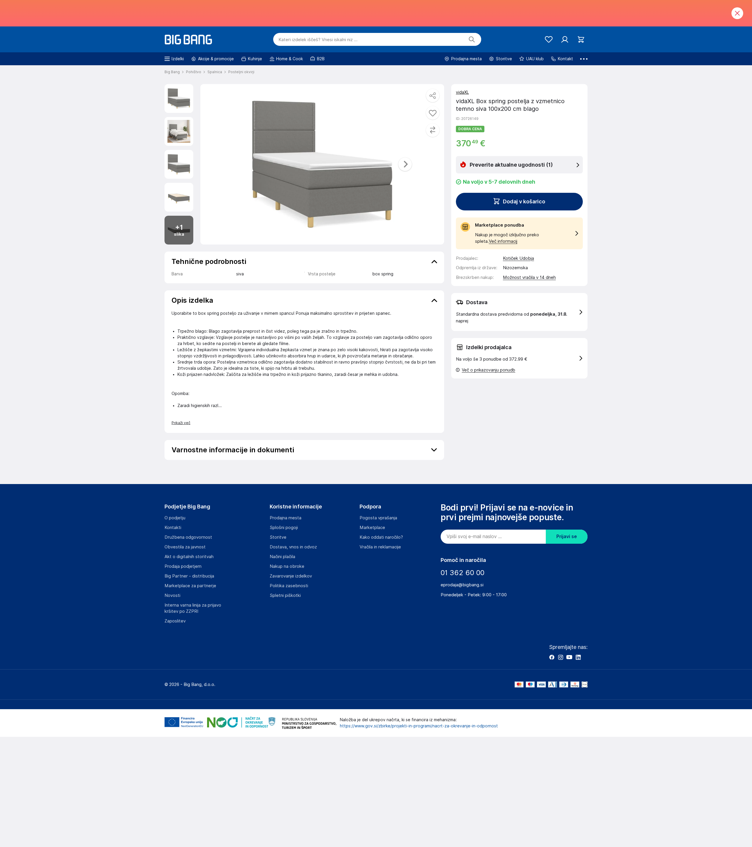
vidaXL (462, 92)
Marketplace (372, 527)
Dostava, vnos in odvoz (293, 547)
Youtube (569, 657)
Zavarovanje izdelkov (291, 576)
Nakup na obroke (287, 566)
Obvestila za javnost (185, 547)
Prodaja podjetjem (183, 566)
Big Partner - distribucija (189, 576)
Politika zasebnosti (289, 585)
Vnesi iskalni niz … (317, 39)
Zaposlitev (175, 621)
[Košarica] (581, 39)
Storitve (278, 537)
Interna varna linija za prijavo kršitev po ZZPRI (192, 608)
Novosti (172, 595)
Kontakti (172, 527)
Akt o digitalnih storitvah (189, 556)
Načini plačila (282, 556)
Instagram (560, 657)
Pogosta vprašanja (378, 517)
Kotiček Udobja (518, 258)
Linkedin (578, 657)
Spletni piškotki (285, 595)
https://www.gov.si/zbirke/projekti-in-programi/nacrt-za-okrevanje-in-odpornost (419, 726)
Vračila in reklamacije (380, 547)
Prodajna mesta (285, 517)
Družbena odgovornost (188, 537)
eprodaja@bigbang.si (462, 584)
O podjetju (174, 517)
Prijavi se (566, 536)
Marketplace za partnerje (190, 585)
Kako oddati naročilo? (381, 537)
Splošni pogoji (284, 527)
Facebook (551, 657)
